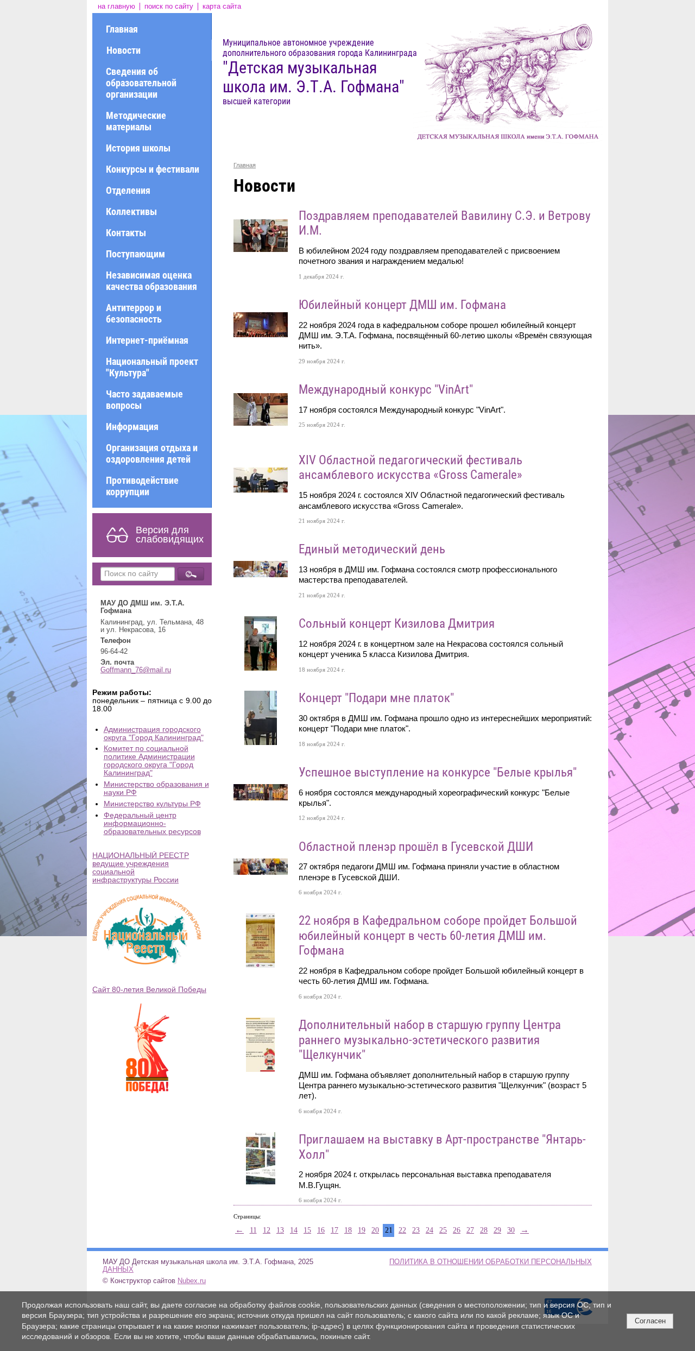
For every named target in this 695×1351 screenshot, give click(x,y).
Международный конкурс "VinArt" (386, 389)
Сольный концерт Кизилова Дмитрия (397, 623)
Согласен (650, 1321)
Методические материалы (136, 121)
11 (253, 1230)
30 (511, 1230)
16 (321, 1230)
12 (266, 1230)
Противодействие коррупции (142, 486)
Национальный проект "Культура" (152, 367)
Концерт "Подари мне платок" (376, 698)
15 (307, 1230)
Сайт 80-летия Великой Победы (149, 990)
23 (416, 1230)
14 (294, 1230)
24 (429, 1230)
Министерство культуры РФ (152, 804)
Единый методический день (372, 549)
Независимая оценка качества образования (151, 280)
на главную (116, 6)
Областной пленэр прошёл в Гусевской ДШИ (416, 846)
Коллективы (131, 211)
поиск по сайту (168, 6)
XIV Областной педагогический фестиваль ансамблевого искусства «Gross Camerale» (410, 467)
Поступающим (135, 254)
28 (484, 1230)
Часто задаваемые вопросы (144, 399)
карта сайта (222, 6)
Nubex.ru (192, 1281)
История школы (138, 148)
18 (348, 1230)
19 (361, 1230)
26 (456, 1230)
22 (402, 1230)
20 (375, 1230)
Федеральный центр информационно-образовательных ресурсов (152, 823)
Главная (122, 29)
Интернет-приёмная (147, 340)
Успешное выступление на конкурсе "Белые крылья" (438, 772)
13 (280, 1230)
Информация (132, 426)
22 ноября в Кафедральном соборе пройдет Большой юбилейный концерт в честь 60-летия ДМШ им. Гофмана (438, 935)
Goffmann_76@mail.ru (135, 670)
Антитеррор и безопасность (134, 313)
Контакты (126, 232)
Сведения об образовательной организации (141, 83)
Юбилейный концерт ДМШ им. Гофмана (402, 305)
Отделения (128, 190)
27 (470, 1230)
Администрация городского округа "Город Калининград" (154, 733)
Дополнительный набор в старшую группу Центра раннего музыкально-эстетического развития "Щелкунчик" (430, 1040)
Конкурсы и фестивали (152, 169)
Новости (123, 50)
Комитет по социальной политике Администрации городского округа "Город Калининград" (149, 760)
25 (443, 1230)
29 (497, 1230)
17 (334, 1230)
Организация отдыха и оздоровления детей (152, 453)
